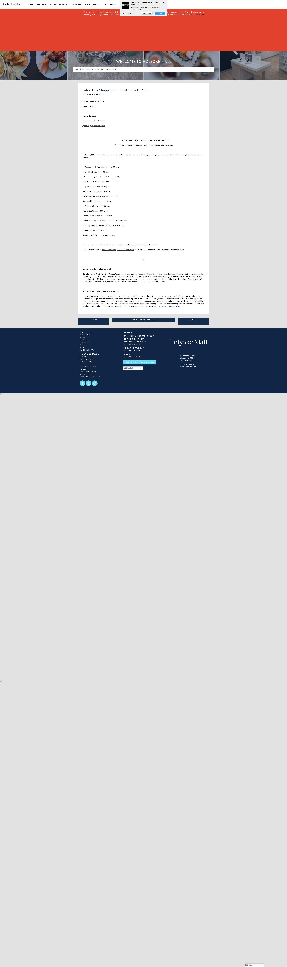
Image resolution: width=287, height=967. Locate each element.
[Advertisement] (143, 32)
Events (83, 339)
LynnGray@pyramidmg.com (93, 125)
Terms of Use (192, 366)
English (130, 368)
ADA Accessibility (88, 366)
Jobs (82, 364)
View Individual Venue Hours (139, 362)
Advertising (86, 361)
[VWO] (130, 13)
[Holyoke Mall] (187, 342)
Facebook (121, 249)
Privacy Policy (87, 369)
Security (84, 374)
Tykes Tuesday (87, 350)
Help (82, 344)
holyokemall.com (109, 249)
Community (85, 342)
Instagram (129, 249)
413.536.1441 (187, 360)
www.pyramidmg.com (171, 306)
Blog (82, 347)
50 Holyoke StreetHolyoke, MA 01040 (187, 356)
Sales (82, 337)
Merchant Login (88, 371)
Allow (160, 13)
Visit (82, 332)
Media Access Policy (90, 376)
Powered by (125, 13)
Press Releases (87, 359)
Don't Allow (147, 13)
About (83, 356)
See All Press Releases (143, 320)
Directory (85, 334)
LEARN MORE (198, 14)
